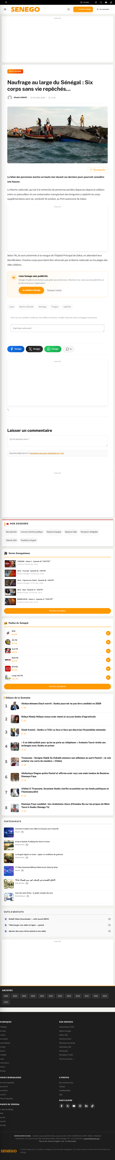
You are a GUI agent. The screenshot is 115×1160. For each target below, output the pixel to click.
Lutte (2, 1059)
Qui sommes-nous (66, 1082)
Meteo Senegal (65, 1031)
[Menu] (5, 9)
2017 (87, 996)
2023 (33, 996)
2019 (69, 996)
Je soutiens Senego (31, 290)
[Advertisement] (57, 41)
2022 (42, 996)
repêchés (67, 306)
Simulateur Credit (66, 1055)
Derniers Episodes (7, 1082)
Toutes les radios (57, 686)
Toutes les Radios (6, 1109)
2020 (60, 996)
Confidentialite (64, 1090)
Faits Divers (15, 71)
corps (11, 306)
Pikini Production (6, 1098)
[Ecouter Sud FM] (108, 651)
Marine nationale (26, 306)
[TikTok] (111, 2)
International (5, 1043)
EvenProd (3, 1090)
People (2, 1047)
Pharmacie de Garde (67, 1043)
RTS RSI (3, 1125)
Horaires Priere (65, 1039)
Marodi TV (4, 1086)
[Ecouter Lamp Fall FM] (108, 677)
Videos (2, 1067)
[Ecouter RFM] (108, 633)
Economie (4, 1039)
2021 (51, 996)
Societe (3, 1031)
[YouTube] (106, 2)
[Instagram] (80, 1106)
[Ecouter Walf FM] (108, 660)
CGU (60, 1094)
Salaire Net (63, 1035)
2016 (96, 996)
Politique (3, 1027)
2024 (24, 996)
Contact (62, 1086)
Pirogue (55, 306)
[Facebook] (96, 2)
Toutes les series (57, 611)
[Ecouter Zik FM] (108, 642)
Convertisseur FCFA (66, 1027)
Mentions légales (54, 1141)
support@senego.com (92, 1138)
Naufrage (42, 306)
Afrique (3, 1071)
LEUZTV (3, 1094)
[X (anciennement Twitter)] (101, 2)
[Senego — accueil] (26, 9)
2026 (6, 996)
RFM (1, 1113)
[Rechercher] (68, 9)
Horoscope (63, 1051)
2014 (6, 1002)
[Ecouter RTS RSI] (108, 668)
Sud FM (3, 1121)
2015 (105, 996)
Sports (2, 1051)
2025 (15, 996)
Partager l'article (54, 290)
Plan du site (43, 1141)
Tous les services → (67, 1059)
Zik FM (2, 1117)
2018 (78, 996)
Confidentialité (70, 1141)
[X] (67, 1106)
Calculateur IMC (65, 1047)
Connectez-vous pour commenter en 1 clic (46, 453)
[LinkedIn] (86, 1106)
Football (3, 1055)
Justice (2, 1035)
